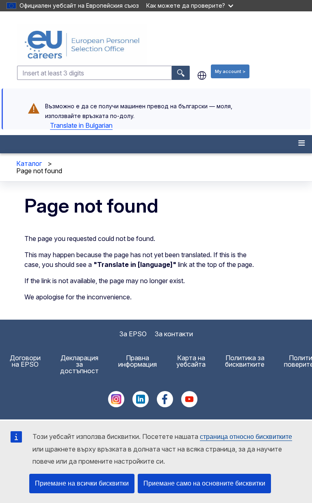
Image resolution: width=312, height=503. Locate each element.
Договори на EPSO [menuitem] (25, 361)
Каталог (29, 163)
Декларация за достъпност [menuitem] (79, 364)
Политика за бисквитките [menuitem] (244, 361)
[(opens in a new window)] (116, 405)
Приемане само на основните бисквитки (204, 483)
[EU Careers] (163, 45)
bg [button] (202, 75)
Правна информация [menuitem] (137, 361)
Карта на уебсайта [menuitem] (191, 361)
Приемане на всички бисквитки (82, 483)
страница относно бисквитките (246, 436)
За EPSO (133, 334)
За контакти (174, 334)
